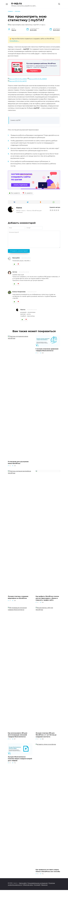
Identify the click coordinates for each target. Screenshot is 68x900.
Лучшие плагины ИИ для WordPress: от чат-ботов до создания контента (46, 734)
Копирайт (37, 885)
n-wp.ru (16, 3)
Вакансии (44, 885)
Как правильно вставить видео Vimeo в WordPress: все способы (48, 870)
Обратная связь (28, 885)
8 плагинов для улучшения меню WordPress (18, 462)
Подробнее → (14, 41)
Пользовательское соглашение (38, 883)
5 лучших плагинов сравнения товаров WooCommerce (47, 349)
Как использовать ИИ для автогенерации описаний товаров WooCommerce (17, 734)
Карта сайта (22, 883)
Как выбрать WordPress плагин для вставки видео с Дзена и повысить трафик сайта (47, 598)
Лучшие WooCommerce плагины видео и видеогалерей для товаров (20, 758)
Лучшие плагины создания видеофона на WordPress (18, 597)
